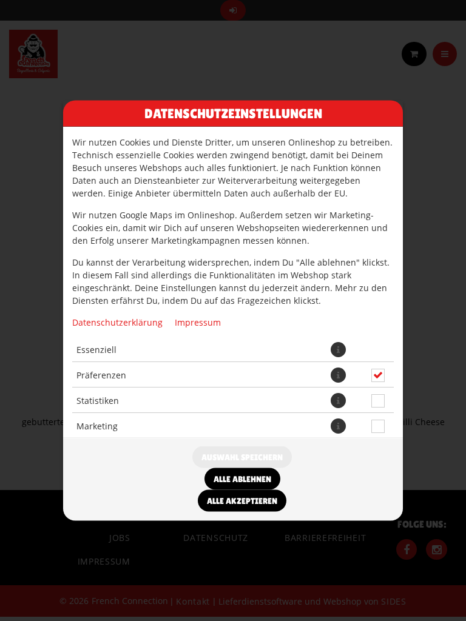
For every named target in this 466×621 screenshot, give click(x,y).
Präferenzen (101, 374)
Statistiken (97, 400)
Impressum (198, 322)
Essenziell (96, 349)
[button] (338, 349)
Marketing (97, 425)
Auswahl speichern (242, 457)
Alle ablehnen (242, 479)
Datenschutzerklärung (117, 322)
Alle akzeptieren (242, 501)
